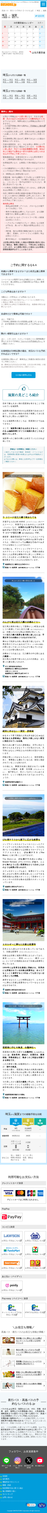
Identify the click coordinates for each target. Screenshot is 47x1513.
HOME (5, 1476)
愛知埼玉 (20, 95)
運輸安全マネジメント (10, 1482)
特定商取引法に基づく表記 (12, 1488)
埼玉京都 (8, 82)
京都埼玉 (8, 98)
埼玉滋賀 (32, 80)
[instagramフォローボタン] (17, 1460)
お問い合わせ (7, 1497)
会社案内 (5, 1479)
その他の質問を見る (23, 375)
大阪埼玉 (20, 98)
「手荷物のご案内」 (36, 126)
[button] (31, 1505)
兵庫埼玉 (32, 98)
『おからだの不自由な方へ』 (31, 341)
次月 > (40, 23)
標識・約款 (6, 1485)
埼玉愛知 (20, 80)
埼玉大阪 (20, 82)
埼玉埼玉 (8, 80)
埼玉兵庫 (32, 82)
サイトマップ (7, 1494)
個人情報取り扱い (9, 1491)
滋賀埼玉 (32, 95)
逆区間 (40, 16)
